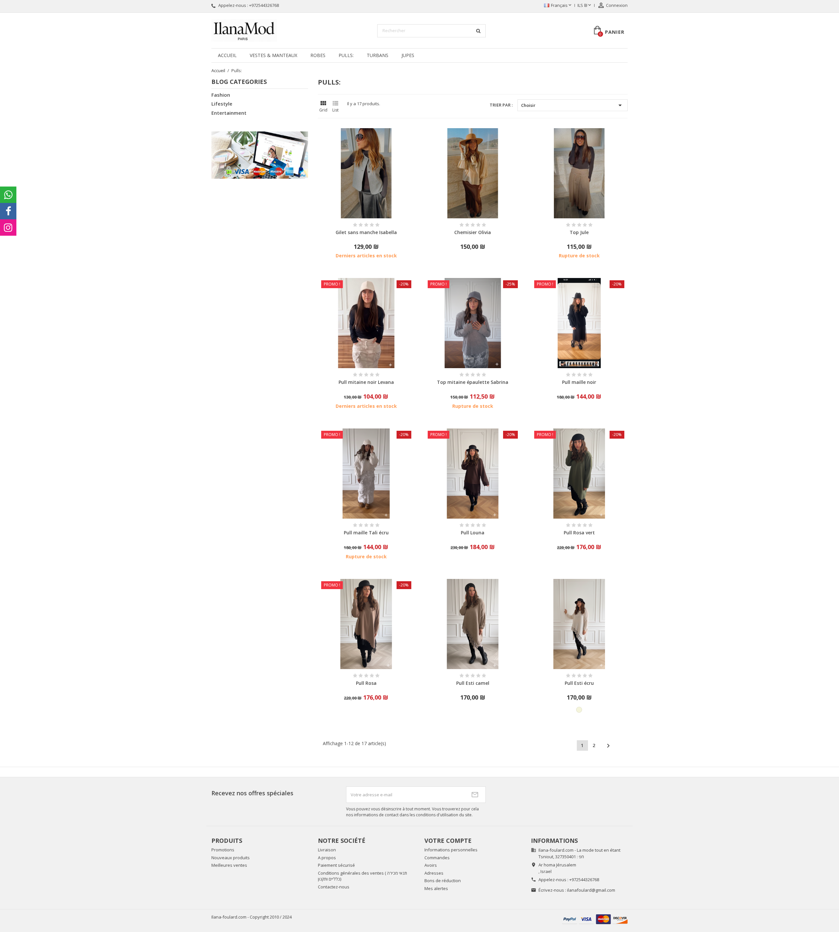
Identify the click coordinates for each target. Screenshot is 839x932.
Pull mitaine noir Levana (366, 382)
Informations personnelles (451, 850)
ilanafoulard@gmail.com (591, 890)
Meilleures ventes (229, 865)
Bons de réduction (442, 880)
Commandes (437, 858)
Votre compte (448, 840)
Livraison (327, 850)
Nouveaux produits (230, 858)
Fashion (220, 94)
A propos (327, 858)
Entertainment (228, 112)
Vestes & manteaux (273, 55)
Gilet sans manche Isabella (366, 232)
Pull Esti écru (579, 683)
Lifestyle (221, 103)
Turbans (377, 55)
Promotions (222, 850)
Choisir (572, 105)
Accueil (227, 55)
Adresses (433, 873)
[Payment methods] (595, 919)
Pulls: (346, 55)
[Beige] (579, 710)
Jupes (407, 55)
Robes (317, 55)
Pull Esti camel (472, 683)
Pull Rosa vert (579, 532)
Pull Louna (472, 532)
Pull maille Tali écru (366, 532)
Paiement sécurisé (336, 865)
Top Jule (579, 232)
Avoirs (430, 865)
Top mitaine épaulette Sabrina (472, 382)
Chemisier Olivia (472, 232)
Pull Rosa (366, 683)
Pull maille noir (579, 382)
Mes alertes (436, 888)
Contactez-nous (333, 887)
